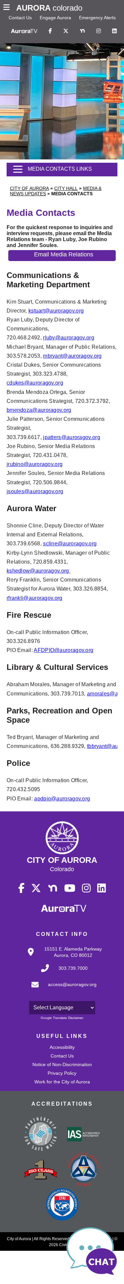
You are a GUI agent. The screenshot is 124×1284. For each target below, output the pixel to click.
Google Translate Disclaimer (62, 1018)
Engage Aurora (55, 17)
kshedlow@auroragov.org (38, 571)
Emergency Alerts (97, 17)
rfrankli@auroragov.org (34, 598)
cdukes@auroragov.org (35, 383)
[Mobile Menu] (8, 8)
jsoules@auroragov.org (35, 491)
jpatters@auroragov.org (71, 437)
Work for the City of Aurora (62, 1081)
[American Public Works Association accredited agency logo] (83, 1170)
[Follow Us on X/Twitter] (65, 31)
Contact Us (20, 17)
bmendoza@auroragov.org (39, 410)
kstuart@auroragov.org (56, 311)
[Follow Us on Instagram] (98, 31)
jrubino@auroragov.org (34, 464)
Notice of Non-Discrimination (62, 1064)
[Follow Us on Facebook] (50, 31)
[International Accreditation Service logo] (83, 1135)
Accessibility (62, 1047)
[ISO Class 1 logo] (40, 1170)
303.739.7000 (73, 968)
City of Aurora (29, 188)
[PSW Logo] (40, 1135)
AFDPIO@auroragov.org (63, 650)
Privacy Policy (62, 1073)
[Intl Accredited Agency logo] (62, 1205)
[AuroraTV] (24, 31)
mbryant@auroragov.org (72, 356)
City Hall (66, 188)
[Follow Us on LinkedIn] (114, 31)
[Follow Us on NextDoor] (82, 31)
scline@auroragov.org (70, 543)
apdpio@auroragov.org (62, 798)
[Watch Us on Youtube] (69, 888)
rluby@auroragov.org (68, 337)
